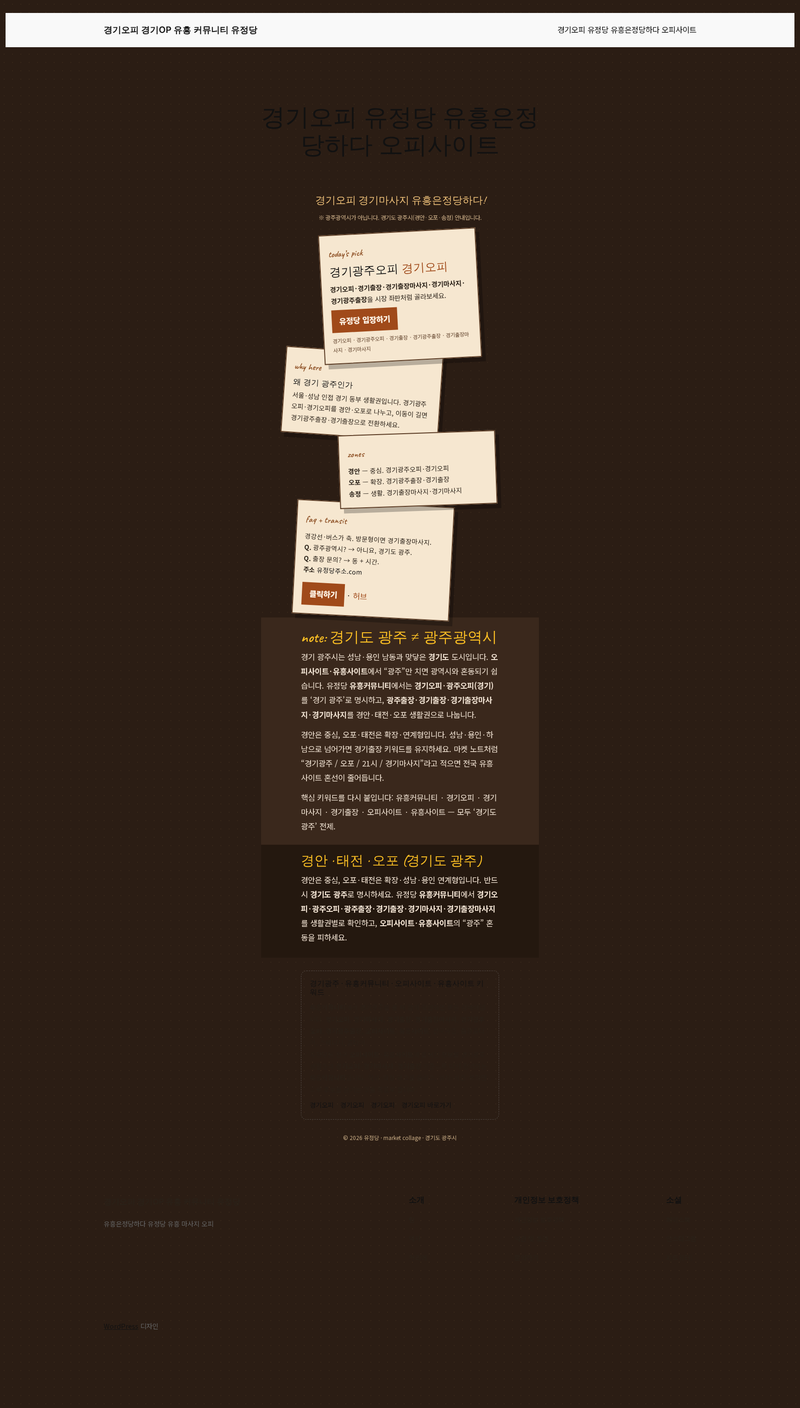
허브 (359, 596)
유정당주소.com (339, 570)
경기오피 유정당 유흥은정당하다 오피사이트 (626, 29)
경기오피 (322, 1104)
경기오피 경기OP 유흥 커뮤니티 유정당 (180, 29)
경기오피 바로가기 (426, 1104)
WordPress (121, 1326)
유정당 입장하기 (364, 320)
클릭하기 (323, 593)
